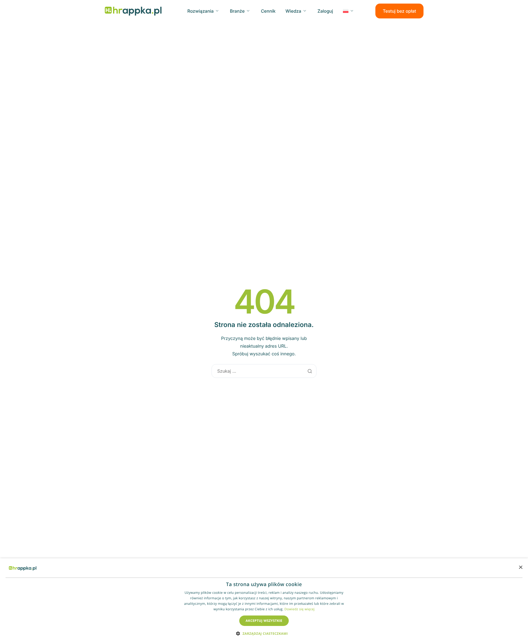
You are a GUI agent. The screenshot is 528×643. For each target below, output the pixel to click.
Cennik (268, 11)
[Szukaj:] (264, 371)
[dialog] (264, 600)
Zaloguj (325, 11)
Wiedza (293, 11)
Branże (237, 11)
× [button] (520, 568)
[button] (264, 633)
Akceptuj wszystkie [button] (264, 620)
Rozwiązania (200, 11)
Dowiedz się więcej (299, 609)
